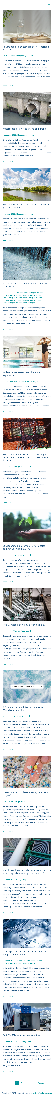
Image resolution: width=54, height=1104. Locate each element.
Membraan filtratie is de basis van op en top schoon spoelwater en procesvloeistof (27, 872)
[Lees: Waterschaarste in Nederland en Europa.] (27, 108)
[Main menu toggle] (49, 5)
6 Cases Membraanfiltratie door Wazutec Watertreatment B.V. (25, 709)
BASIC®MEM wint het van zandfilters (23, 1035)
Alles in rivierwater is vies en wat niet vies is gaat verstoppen (26, 206)
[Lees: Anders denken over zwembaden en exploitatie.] (27, 352)
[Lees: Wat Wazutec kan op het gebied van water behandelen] (27, 263)
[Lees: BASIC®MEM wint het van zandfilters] (27, 1016)
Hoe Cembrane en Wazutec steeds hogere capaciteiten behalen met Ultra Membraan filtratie (26, 457)
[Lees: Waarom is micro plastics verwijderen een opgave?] (27, 772)
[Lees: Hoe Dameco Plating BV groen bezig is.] (27, 604)
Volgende (43, 1083)
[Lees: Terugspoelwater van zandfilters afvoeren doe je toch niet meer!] (27, 933)
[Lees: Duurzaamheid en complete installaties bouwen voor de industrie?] (27, 525)
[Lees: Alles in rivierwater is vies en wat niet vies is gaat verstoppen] (27, 184)
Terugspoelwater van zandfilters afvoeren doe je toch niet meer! (25, 953)
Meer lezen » (8, 85)
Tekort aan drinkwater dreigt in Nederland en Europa (26, 48)
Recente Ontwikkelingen (26, 292)
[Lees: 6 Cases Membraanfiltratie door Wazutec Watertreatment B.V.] (27, 686)
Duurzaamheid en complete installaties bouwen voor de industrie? (24, 547)
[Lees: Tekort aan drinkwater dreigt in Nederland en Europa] (27, 26)
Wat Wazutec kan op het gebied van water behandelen (25, 285)
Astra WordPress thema (42, 1093)
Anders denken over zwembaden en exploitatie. (22, 374)
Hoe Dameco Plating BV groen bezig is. (24, 624)
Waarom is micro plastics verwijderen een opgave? (25, 794)
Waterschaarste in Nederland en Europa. (24, 128)
